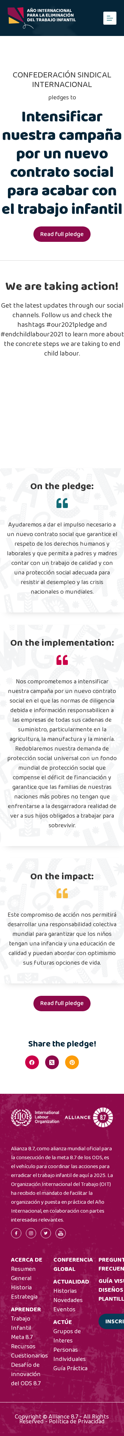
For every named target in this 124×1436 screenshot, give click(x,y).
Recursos (23, 1346)
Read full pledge (62, 234)
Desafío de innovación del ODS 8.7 (26, 1374)
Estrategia (24, 1297)
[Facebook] (32, 1062)
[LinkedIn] (92, 1062)
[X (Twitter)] (52, 1062)
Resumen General (23, 1273)
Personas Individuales (69, 1354)
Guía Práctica (70, 1368)
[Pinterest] (72, 1062)
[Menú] (109, 18)
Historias (65, 1291)
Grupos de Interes (67, 1336)
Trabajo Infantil (21, 1323)
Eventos (64, 1309)
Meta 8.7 (22, 1337)
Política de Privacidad (77, 1421)
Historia (21, 1287)
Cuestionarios (29, 1356)
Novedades (68, 1300)
